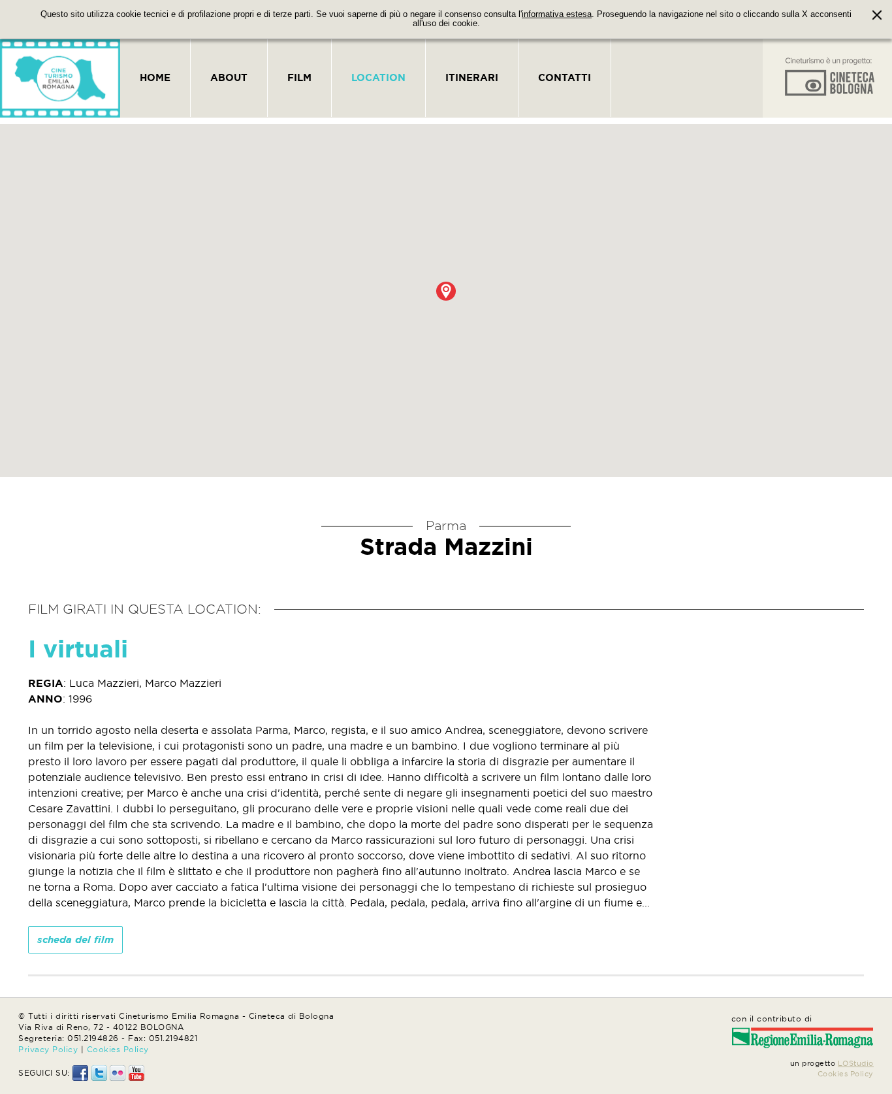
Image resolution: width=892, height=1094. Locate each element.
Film (299, 77)
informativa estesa (557, 14)
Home (155, 77)
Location (378, 77)
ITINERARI (471, 77)
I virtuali (78, 648)
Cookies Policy (118, 1049)
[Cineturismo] (60, 78)
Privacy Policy (48, 1049)
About (228, 77)
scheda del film (75, 939)
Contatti (564, 77)
